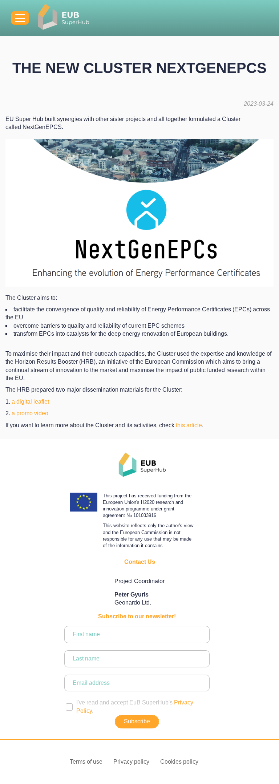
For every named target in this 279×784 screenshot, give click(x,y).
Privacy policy (131, 762)
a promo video (30, 413)
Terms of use (86, 762)
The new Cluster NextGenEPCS (139, 68)
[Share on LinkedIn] (151, 438)
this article (189, 425)
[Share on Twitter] (127, 438)
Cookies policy (179, 762)
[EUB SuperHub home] (63, 18)
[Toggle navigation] (20, 18)
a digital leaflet (30, 402)
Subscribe (137, 721)
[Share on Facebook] (139, 438)
